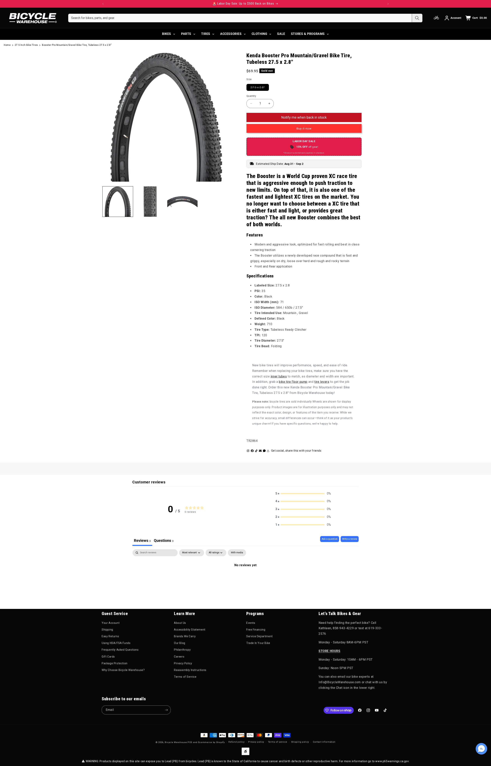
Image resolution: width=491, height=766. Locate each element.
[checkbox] (237, 552)
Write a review (349, 539)
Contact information (324, 742)
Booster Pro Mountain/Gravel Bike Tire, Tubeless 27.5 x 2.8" (76, 45)
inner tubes (279, 376)
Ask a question (330, 539)
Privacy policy (256, 742)
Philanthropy (182, 649)
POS (190, 742)
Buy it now (304, 128)
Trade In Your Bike (258, 643)
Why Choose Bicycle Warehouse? (123, 670)
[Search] (417, 18)
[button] (303, 493)
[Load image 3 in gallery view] (182, 201)
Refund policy (236, 742)
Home (7, 45)
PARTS (186, 34)
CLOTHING (259, 34)
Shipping (107, 629)
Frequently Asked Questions (120, 649)
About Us (180, 622)
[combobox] (240, 18)
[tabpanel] (245, 578)
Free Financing (255, 629)
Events (250, 622)
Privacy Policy (183, 663)
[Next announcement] (388, 3)
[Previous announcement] (103, 3)
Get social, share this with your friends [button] (296, 450)
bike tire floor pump (293, 382)
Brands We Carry (185, 636)
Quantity (251, 95)
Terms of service (277, 742)
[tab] (163, 541)
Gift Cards (108, 656)
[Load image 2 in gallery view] (150, 201)
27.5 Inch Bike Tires (26, 45)
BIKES (166, 34)
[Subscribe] (166, 709)
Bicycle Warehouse (176, 742)
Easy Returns (110, 636)
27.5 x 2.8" (259, 87)
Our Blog (179, 643)
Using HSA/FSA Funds (116, 643)
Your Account (110, 622)
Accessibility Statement (189, 629)
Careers (179, 656)
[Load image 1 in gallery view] (118, 201)
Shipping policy (300, 742)
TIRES (205, 34)
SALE (281, 34)
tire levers (321, 382)
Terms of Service (185, 676)
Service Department (259, 636)
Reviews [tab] (142, 540)
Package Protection (115, 663)
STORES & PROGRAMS (308, 34)
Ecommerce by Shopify (211, 742)
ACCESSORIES (231, 34)
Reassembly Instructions (190, 670)
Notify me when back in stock (304, 117)
